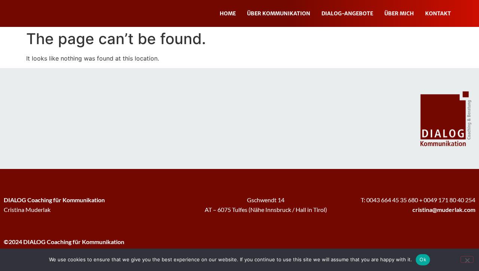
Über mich (399, 13)
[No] (467, 259)
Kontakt (438, 13)
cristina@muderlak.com (443, 209)
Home (228, 13)
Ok (422, 259)
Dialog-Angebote (347, 13)
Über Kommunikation (278, 13)
